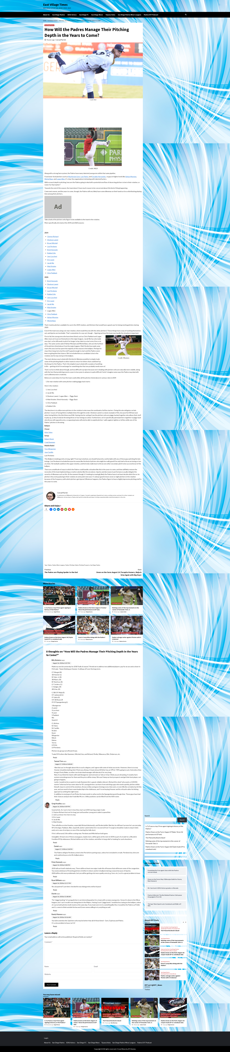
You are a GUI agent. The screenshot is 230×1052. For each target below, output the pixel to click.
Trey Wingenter (50, 449)
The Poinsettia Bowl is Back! (155, 838)
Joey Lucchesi (52, 256)
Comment (48, 942)
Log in (46, 1038)
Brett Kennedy (52, 250)
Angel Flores (57, 611)
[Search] (186, 14)
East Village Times (55, 5)
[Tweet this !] (54, 509)
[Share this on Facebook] (51, 509)
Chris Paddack (52, 273)
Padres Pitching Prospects (82, 565)
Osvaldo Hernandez (99, 177)
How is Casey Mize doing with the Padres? (91, 637)
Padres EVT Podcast (151, 15)
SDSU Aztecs (72, 15)
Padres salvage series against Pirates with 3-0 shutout (170, 965)
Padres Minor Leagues (58, 565)
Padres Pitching (69, 565)
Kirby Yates (48, 432)
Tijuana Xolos (110, 15)
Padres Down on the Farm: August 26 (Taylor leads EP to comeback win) (58, 638)
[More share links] (73, 509)
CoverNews (121, 1049)
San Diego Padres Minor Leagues (129, 15)
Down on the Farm (82, 601)
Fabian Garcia (89, 639)
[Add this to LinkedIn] (58, 509)
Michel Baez (48, 179)
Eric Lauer (50, 260)
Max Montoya (114, 1023)
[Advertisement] (93, 115)
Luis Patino (84, 177)
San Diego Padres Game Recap (130, 633)
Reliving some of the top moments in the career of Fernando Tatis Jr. (125, 609)
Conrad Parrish (60, 40)
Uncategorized (119, 1016)
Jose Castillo (48, 452)
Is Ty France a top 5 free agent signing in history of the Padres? (57, 609)
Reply (55, 757)
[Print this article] (65, 509)
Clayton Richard (52, 236)
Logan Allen (61, 179)
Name (46, 966)
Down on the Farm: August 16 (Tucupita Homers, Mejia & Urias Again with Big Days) (119, 572)
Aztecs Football (107, 1014)
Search (147, 816)
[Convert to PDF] (69, 509)
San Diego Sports (116, 1014)
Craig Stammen (49, 442)
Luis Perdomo (52, 246)
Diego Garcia (89, 611)
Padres (50, 565)
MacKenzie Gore (74, 177)
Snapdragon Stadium (108, 1016)
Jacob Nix (50, 263)
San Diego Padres (58, 15)
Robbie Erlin (51, 253)
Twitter (147, 989)
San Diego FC (84, 15)
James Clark (123, 611)
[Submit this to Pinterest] (62, 509)
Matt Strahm (51, 266)
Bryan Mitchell (52, 243)
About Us (46, 15)
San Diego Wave (97, 15)
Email (96, 966)
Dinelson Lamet (52, 240)
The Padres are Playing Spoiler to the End (61, 570)
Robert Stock (49, 439)
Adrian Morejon (130, 177)
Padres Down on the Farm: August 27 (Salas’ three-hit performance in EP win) (92, 609)
